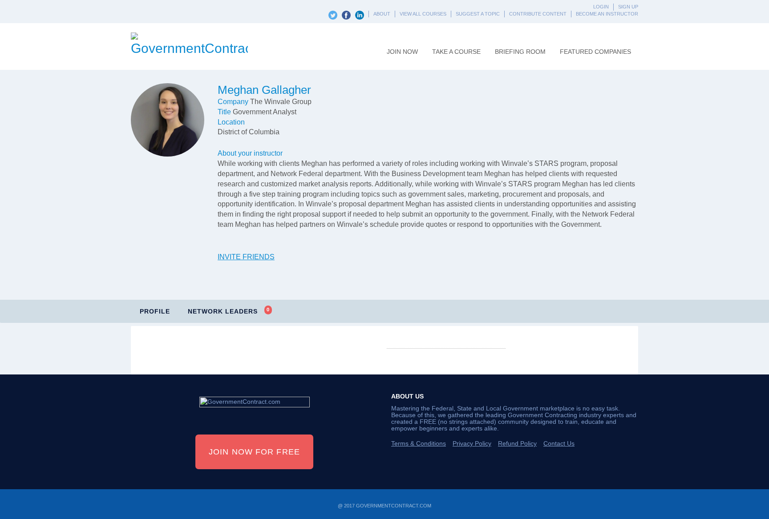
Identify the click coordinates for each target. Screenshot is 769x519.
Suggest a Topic (478, 13)
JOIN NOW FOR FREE (254, 451)
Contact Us (559, 443)
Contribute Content (538, 13)
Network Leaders (229, 311)
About (381, 13)
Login (601, 6)
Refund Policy (517, 443)
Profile (155, 311)
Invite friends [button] (246, 257)
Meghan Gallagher (264, 90)
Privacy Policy (472, 443)
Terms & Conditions (418, 443)
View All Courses (423, 13)
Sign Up (628, 6)
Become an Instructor (607, 13)
